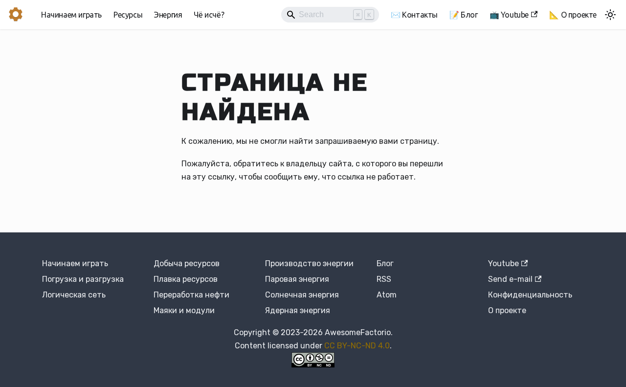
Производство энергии (309, 263)
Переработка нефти (191, 294)
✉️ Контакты (414, 14)
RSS (384, 279)
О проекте (507, 310)
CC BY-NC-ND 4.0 (357, 345)
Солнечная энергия (302, 294)
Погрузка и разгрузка (83, 279)
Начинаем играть (71, 14)
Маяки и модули (184, 310)
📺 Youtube (509, 14)
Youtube (503, 263)
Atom (387, 294)
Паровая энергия (297, 279)
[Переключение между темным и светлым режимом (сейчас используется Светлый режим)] (610, 15)
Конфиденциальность (530, 294)
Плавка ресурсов (186, 279)
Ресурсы (127, 14)
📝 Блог (463, 14)
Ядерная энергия (297, 310)
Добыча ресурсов (187, 263)
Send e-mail (510, 279)
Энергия (168, 14)
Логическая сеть (74, 294)
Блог (385, 263)
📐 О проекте (573, 14)
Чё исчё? (209, 14)
